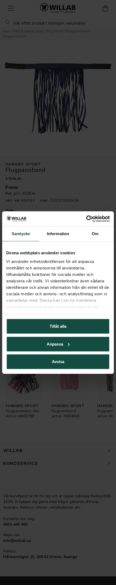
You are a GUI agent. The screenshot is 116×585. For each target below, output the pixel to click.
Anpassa (55, 343)
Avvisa (58, 361)
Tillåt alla (58, 326)
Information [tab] (58, 233)
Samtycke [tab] (21, 233)
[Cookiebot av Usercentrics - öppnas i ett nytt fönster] (86, 218)
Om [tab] (95, 233)
